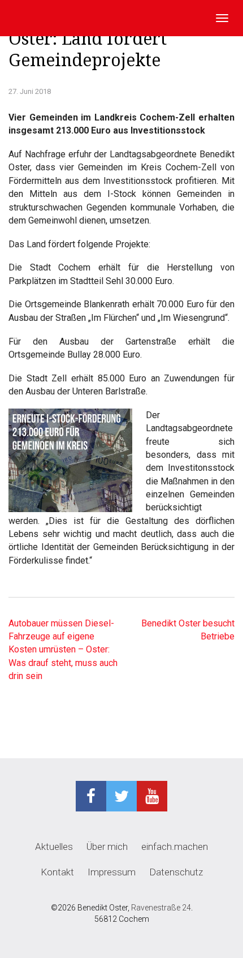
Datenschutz (176, 872)
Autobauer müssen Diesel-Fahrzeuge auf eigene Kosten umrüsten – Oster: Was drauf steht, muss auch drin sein (63, 649)
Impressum (112, 872)
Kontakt (57, 872)
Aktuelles (54, 846)
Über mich (107, 846)
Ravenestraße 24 (161, 907)
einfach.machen (174, 846)
